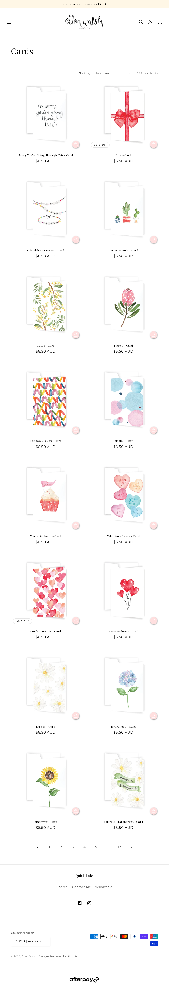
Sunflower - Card (45, 821)
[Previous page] (37, 847)
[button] (9, 22)
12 (119, 847)
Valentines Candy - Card (123, 536)
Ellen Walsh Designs (35, 956)
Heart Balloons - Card (123, 631)
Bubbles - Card (123, 440)
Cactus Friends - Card (123, 250)
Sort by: (85, 73)
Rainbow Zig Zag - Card (45, 440)
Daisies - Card (45, 726)
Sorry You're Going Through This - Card (45, 155)
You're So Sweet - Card (45, 536)
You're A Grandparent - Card (123, 821)
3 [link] (73, 847)
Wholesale (104, 887)
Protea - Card (123, 345)
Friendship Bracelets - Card (45, 250)
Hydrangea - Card (123, 726)
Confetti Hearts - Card (45, 631)
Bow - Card (123, 155)
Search (62, 887)
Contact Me (81, 887)
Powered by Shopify (64, 956)
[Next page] (131, 847)
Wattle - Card (46, 345)
